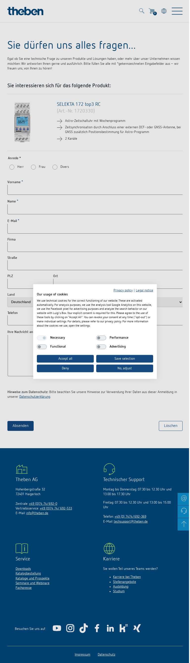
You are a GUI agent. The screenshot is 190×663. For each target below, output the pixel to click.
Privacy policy (123, 290)
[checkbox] (42, 337)
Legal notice (144, 290)
